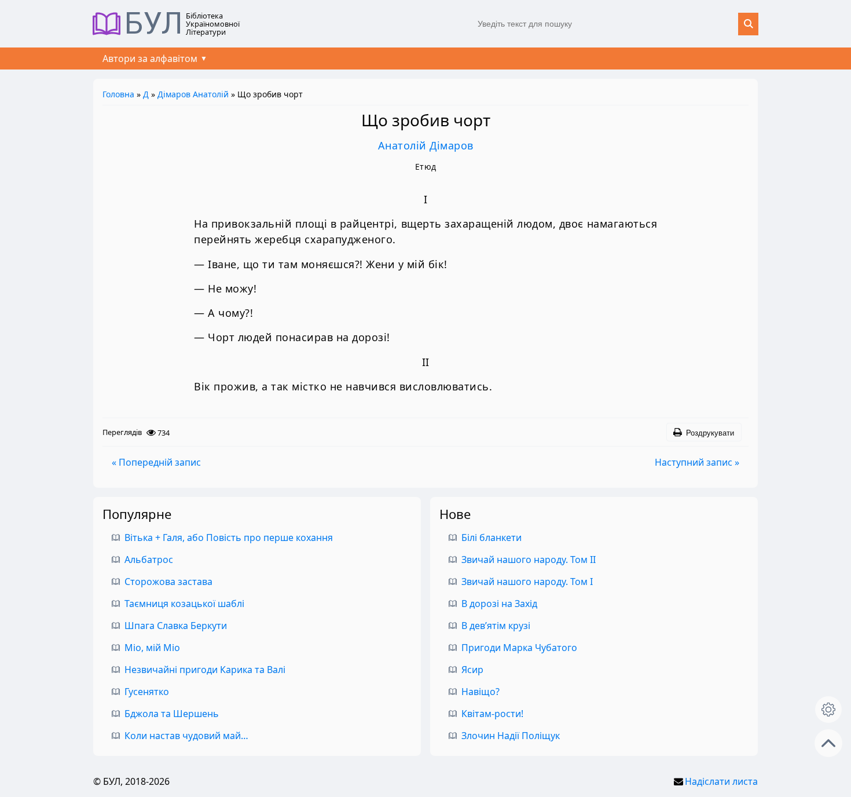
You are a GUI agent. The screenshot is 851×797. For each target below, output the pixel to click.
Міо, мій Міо (152, 647)
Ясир (472, 669)
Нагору (828, 743)
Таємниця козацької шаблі (184, 603)
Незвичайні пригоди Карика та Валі (204, 669)
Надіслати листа (721, 781)
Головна (118, 94)
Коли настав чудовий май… (186, 735)
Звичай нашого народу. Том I (527, 581)
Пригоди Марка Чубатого (519, 647)
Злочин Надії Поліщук (510, 735)
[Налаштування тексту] (828, 709)
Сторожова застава (168, 581)
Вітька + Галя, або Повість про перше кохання (228, 537)
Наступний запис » (697, 462)
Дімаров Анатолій (193, 94)
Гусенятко (146, 691)
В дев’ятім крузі (495, 625)
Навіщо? (480, 691)
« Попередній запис (156, 462)
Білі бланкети (491, 537)
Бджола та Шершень (171, 713)
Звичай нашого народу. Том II (528, 559)
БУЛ (153, 24)
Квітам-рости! (492, 713)
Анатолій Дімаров (426, 145)
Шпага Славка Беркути (175, 625)
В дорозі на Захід (499, 603)
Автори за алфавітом (149, 58)
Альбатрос (148, 559)
